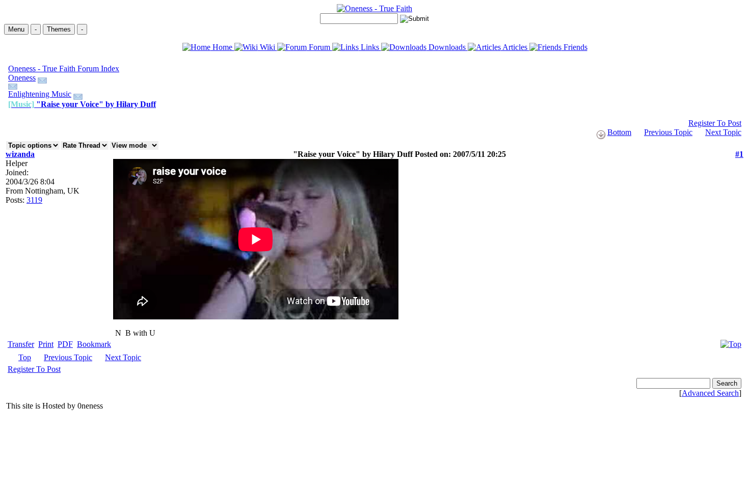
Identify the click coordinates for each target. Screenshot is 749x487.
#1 (739, 154)
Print (46, 344)
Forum (319, 47)
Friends (574, 47)
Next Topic (723, 132)
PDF (65, 344)
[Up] (730, 341)
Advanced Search (710, 393)
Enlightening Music (39, 94)
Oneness (22, 77)
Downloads (447, 47)
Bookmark (94, 344)
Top (24, 357)
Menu (16, 29)
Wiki (267, 47)
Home (222, 47)
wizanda (20, 154)
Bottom (619, 132)
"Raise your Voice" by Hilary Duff (82, 104)
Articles (515, 47)
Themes (59, 29)
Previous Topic (668, 132)
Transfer (21, 344)
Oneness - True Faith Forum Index (63, 68)
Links (370, 47)
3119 (34, 200)
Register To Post (714, 123)
